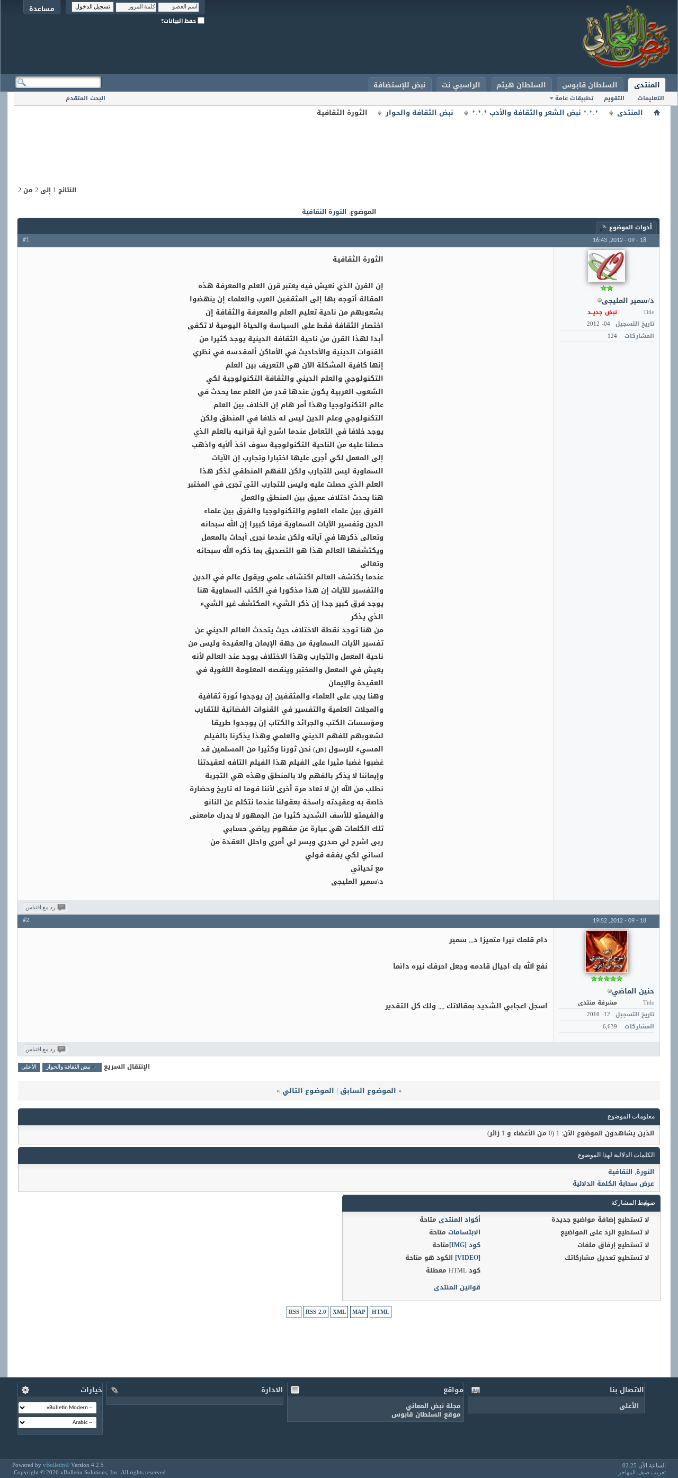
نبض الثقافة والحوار (419, 113)
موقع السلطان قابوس (426, 1414)
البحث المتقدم (85, 98)
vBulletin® (56, 1465)
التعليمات (651, 98)
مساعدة (42, 8)
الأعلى (29, 1067)
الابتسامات (464, 1232)
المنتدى (647, 85)
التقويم (614, 98)
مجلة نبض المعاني (433, 1406)
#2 (26, 920)
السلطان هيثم (521, 85)
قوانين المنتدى (457, 1287)
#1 (26, 240)
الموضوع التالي (308, 1090)
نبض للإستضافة (399, 85)
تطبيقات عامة (574, 98)
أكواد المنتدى (459, 1219)
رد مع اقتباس (40, 908)
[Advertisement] (339, 143)
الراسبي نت (461, 85)
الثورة (645, 1172)
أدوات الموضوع (630, 227)
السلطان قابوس (590, 85)
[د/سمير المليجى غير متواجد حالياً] (606, 266)
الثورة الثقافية (324, 212)
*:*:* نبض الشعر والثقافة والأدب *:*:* (535, 113)
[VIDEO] (467, 1258)
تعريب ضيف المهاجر (642, 1472)
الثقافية (620, 1172)
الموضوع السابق (368, 1090)
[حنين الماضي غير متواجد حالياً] (606, 951)
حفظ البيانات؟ (179, 21)
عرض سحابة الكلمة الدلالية (613, 1183)
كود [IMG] (464, 1245)
